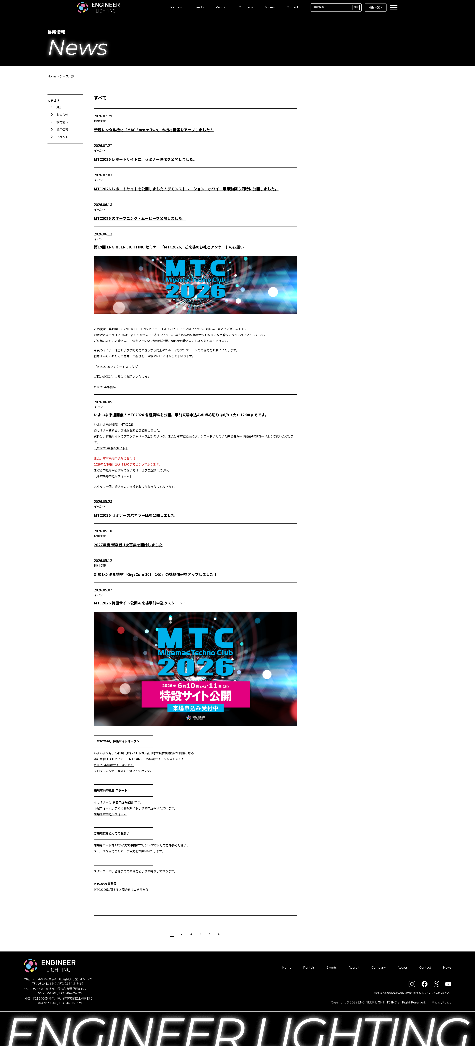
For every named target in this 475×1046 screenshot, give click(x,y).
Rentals (176, 7)
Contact (292, 7)
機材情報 (62, 122)
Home (52, 76)
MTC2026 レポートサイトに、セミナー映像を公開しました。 (145, 159)
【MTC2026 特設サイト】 (111, 448)
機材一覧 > (375, 7)
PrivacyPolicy (441, 1002)
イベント (62, 137)
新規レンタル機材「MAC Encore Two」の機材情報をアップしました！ (154, 129)
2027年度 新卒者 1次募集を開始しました (128, 544)
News (447, 967)
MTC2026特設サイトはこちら (114, 765)
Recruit (221, 7)
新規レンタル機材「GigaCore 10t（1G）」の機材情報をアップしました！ (155, 574)
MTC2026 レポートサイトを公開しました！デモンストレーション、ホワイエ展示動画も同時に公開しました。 (186, 188)
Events (199, 7)
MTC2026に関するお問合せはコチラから (121, 889)
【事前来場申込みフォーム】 (113, 476)
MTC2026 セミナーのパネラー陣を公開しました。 (136, 515)
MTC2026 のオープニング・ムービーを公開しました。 (140, 218)
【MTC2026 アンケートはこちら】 (117, 366)
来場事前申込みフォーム (110, 814)
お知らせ (62, 114)
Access (270, 7)
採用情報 (62, 129)
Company (246, 7)
